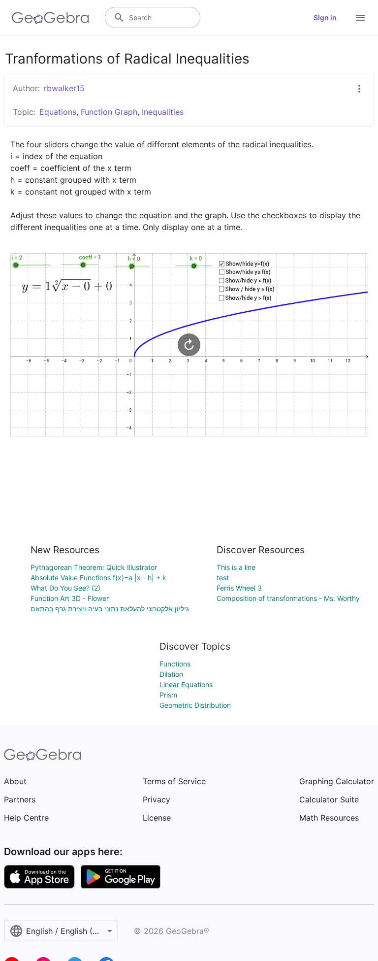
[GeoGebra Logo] (50, 18)
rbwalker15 (64, 88)
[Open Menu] (360, 18)
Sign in (325, 17)
